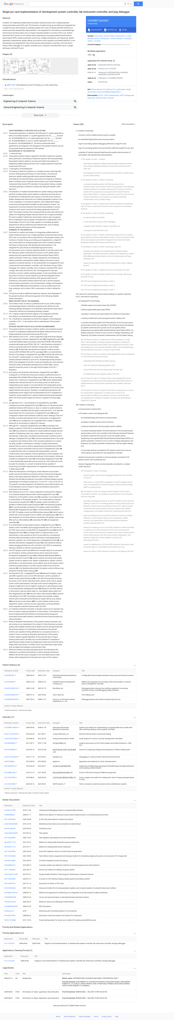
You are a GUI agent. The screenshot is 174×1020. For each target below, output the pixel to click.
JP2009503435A (10, 897)
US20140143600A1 (11, 757)
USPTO (100, 95)
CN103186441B (9, 828)
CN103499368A (10, 750)
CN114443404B (9, 879)
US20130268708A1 (11, 824)
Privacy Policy (106, 1016)
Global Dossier (101, 98)
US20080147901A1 (11, 893)
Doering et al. (9, 911)
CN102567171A (10, 847)
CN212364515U (10, 883)
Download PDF (96, 30)
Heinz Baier (99, 36)
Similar (124, 30)
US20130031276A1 (11, 874)
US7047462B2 (9, 682)
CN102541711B (9, 842)
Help (116, 1016)
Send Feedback (69, 1016)
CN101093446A (10, 888)
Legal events (120, 89)
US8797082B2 (9, 761)
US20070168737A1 (11, 688)
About (58, 1016)
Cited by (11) (110, 89)
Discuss (111, 98)
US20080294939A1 (11, 699)
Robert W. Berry (109, 36)
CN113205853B (9, 838)
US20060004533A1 (11, 906)
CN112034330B (9, 819)
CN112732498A (10, 856)
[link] (30, 85)
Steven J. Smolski (94, 41)
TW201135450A (10, 920)
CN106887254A (10, 772)
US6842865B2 (9, 815)
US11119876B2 (9, 870)
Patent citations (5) (98, 89)
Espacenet (91, 98)
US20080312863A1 (11, 727)
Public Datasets (84, 1016)
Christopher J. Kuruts (108, 38)
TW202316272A (10, 902)
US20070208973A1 (11, 695)
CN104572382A (10, 860)
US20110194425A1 (11, 734)
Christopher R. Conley (123, 36)
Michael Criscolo (94, 38)
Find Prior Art (112, 30)
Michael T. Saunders (124, 38)
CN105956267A (10, 766)
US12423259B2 (10, 784)
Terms (96, 1016)
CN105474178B (9, 810)
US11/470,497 (9, 943)
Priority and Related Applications (109, 92)
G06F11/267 (11, 85)
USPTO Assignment (127, 95)
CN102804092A (10, 743)
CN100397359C (9, 915)
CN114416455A (10, 851)
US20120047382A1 (11, 738)
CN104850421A (10, 865)
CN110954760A (10, 777)
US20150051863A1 (11, 833)
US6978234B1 (9, 675)
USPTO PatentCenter (111, 95)
